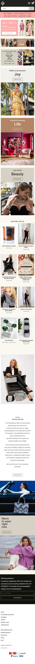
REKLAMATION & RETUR (6, 630)
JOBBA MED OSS (5, 625)
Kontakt (3, 619)
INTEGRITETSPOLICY (5, 632)
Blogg (2, 612)
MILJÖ (2, 640)
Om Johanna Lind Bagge (7, 614)
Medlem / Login (5, 622)
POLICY (2, 637)
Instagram (4, 617)
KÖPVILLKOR (4, 635)
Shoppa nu (17, 79)
